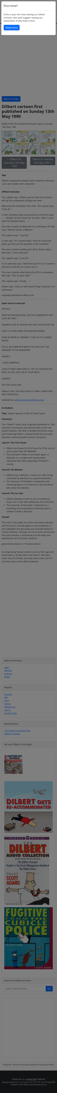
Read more (12, 27)
